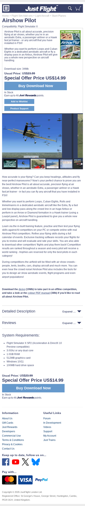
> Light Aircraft (41, 15)
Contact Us (8, 448)
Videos (47, 427)
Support (47, 431)
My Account (49, 435)
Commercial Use (11, 435)
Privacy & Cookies (12, 444)
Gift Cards (7, 422)
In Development (52, 422)
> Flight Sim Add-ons (21, 15)
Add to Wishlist (19, 101)
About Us (7, 418)
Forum (47, 418)
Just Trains (49, 440)
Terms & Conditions (13, 440)
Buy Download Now (33, 388)
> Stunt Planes (57, 15)
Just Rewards (9, 427)
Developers (8, 431)
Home (5, 15)
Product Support (19, 108)
